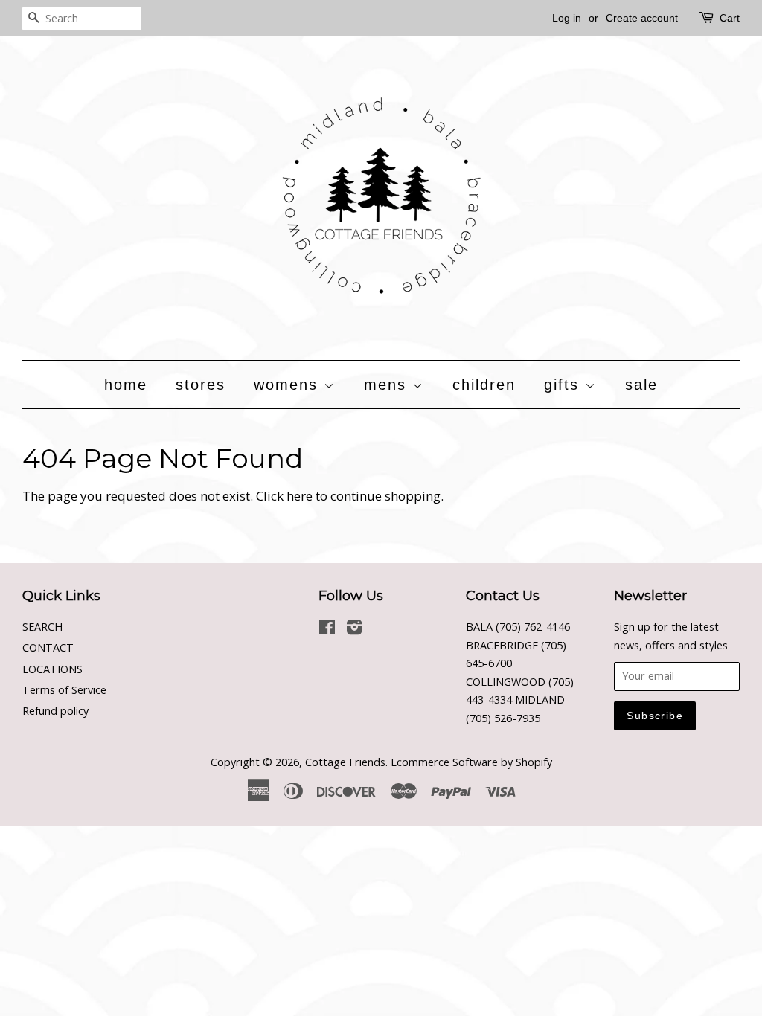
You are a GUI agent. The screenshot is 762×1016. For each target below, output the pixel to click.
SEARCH (42, 627)
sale (641, 384)
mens (388, 384)
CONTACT (48, 647)
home (125, 384)
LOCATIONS (52, 669)
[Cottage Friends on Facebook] (327, 630)
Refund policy (55, 711)
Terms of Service (64, 690)
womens (289, 384)
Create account (642, 18)
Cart (730, 18)
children (484, 384)
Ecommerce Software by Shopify (471, 762)
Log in (566, 18)
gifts (564, 384)
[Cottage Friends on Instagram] (354, 630)
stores (200, 384)
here (299, 495)
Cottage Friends (345, 762)
